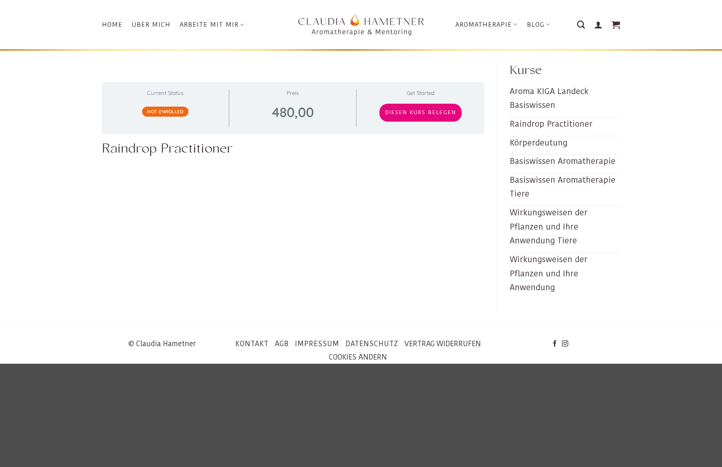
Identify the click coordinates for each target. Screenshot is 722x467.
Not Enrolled (165, 112)
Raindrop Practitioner (551, 124)
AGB (282, 344)
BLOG (535, 24)
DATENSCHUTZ (372, 344)
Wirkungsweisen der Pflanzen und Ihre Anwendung (548, 273)
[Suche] (581, 25)
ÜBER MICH (151, 24)
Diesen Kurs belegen (420, 112)
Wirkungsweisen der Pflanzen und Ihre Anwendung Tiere (548, 226)
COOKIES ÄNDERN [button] (358, 357)
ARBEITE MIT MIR (209, 24)
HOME (112, 24)
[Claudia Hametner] (361, 24)
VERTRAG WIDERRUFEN (442, 344)
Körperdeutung (538, 142)
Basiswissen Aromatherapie (562, 161)
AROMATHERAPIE (483, 24)
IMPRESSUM (317, 344)
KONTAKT (252, 344)
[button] (598, 24)
